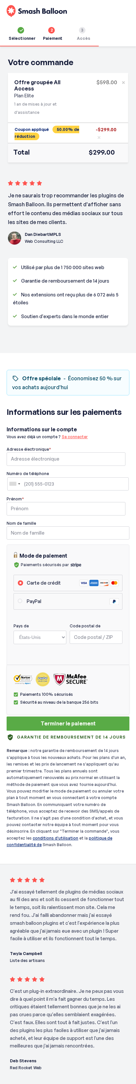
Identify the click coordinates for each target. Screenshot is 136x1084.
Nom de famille (21, 523)
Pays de (21, 625)
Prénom (15, 498)
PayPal (34, 601)
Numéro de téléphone (28, 473)
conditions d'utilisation (55, 838)
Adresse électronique (29, 449)
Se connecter (75, 436)
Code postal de (85, 625)
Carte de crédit (44, 583)
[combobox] (14, 484)
